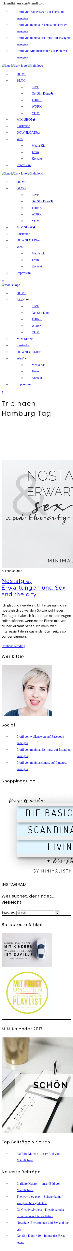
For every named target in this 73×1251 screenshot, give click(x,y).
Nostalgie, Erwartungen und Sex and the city (34, 588)
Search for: (9, 912)
